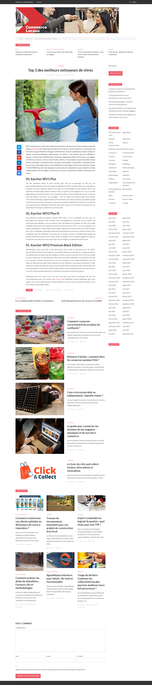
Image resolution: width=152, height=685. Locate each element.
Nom (17, 656)
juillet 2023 (126, 285)
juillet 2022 (126, 308)
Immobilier (112, 171)
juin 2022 (112, 311)
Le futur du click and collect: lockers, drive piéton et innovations (83, 467)
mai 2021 (112, 334)
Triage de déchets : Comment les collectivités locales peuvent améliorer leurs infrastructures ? (91, 582)
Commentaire (21, 628)
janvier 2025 (127, 252)
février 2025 (113, 252)
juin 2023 (112, 289)
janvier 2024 (127, 274)
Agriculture (127, 132)
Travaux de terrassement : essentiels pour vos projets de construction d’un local (60, 525)
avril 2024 (112, 270)
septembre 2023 (128, 281)
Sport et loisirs (128, 199)
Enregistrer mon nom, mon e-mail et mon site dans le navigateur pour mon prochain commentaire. (50, 669)
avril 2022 (112, 315)
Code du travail (128, 149)
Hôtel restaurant (52, 571)
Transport (112, 203)
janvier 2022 (127, 319)
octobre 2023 (113, 281)
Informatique (113, 175)
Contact (39, 2)
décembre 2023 (114, 278)
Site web (80, 656)
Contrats (112, 160)
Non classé (126, 179)
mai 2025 (126, 244)
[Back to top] (146, 679)
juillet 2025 (126, 240)
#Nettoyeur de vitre (53, 290)
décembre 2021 (114, 323)
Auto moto (126, 139)
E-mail (48, 656)
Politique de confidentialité (24, 2)
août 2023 (112, 285)
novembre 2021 (128, 323)
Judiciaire (126, 175)
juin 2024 (112, 267)
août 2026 (112, 218)
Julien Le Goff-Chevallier (66, 75)
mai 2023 (126, 289)
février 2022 (113, 319)
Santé (17, 49)
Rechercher (113, 66)
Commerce (50, 49)
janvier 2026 (127, 229)
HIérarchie (112, 168)
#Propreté (69, 290)
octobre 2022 (113, 304)
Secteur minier (128, 195)
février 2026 (113, 229)
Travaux (49, 514)
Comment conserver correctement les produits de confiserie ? (83, 324)
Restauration (127, 189)
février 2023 (113, 296)
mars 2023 (126, 293)
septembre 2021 (114, 326)
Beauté (125, 143)
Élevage (125, 160)
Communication (21, 514)
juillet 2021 (113, 330)
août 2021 (126, 326)
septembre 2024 (128, 259)
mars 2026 (126, 225)
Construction (20, 574)
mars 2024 (126, 270)
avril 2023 (112, 293)
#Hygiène (38, 290)
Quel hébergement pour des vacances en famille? (81, 301)
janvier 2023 (127, 296)
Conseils (55, 49)
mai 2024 (126, 267)
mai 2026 (126, 222)
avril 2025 (112, 248)
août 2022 (112, 308)
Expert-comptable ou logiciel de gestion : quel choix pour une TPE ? (91, 521)
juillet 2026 (126, 218)
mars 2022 (126, 315)
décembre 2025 (114, 233)
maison (34, 149)
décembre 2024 (114, 255)
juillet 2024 (126, 263)
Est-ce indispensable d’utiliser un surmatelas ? (35, 301)
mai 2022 (126, 311)
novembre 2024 (128, 255)
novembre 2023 (128, 278)
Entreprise (61, 49)
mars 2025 (126, 248)
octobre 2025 (113, 237)
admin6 (84, 341)
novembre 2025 (128, 233)
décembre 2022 (114, 300)
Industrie (126, 171)
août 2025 (112, 240)
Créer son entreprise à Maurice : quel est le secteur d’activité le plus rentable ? (90, 54)
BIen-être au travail (115, 149)
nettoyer (59, 279)
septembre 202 (128, 334)
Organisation (113, 183)
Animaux (112, 139)
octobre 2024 (113, 259)
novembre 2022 (128, 300)
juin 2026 (112, 222)
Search (134, 2)
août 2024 (112, 263)
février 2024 (113, 274)
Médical (111, 179)
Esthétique (126, 164)
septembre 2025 (128, 237)
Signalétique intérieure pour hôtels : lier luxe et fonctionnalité (60, 578)
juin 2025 (112, 244)
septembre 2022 (128, 304)
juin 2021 (126, 330)
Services (80, 514)
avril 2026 (112, 225)
